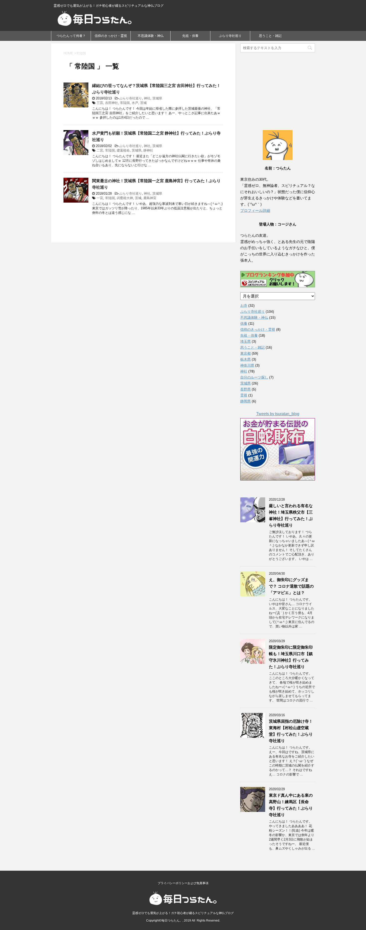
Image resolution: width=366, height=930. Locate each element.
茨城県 (157, 98)
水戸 (135, 103)
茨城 (143, 103)
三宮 (100, 103)
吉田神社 (111, 103)
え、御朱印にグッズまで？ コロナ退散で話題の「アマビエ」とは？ (291, 586)
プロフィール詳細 (255, 210)
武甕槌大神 (125, 198)
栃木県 (245, 359)
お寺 (243, 306)
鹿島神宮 (149, 198)
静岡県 (245, 401)
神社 (147, 98)
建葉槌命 (123, 150)
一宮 (100, 198)
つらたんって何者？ (71, 36)
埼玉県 (245, 341)
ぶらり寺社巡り (230, 36)
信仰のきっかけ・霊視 (111, 36)
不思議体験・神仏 (151, 36)
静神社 (148, 150)
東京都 (245, 353)
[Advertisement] (277, 86)
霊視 (243, 395)
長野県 (245, 389)
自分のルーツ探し (254, 377)
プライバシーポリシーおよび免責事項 (183, 883)
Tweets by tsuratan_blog (277, 414)
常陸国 (125, 103)
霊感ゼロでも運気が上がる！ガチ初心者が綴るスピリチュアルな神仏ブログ (183, 913)
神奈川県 (247, 365)
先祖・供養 (190, 36)
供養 (243, 323)
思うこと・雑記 (270, 36)
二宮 (100, 150)
